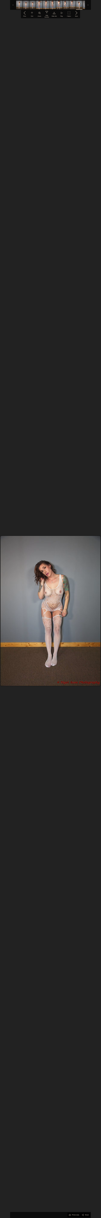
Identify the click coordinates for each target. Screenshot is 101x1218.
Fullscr (69, 16)
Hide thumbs (47, 16)
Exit (32, 16)
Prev (24, 16)
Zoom (39, 16)
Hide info (54, 16)
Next (76, 16)
